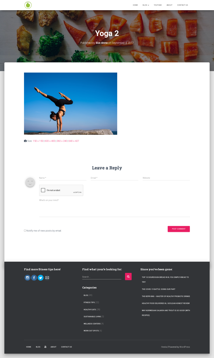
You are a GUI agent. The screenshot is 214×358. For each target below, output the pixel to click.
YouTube (158, 5)
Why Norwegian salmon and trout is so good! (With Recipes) (166, 312)
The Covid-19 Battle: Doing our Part (158, 289)
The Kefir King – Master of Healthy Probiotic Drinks (166, 296)
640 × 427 (74, 140)
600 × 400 (50, 140)
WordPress (184, 347)
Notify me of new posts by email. (44, 230)
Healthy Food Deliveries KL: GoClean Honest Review (166, 303)
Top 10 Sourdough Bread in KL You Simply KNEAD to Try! (165, 279)
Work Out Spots (91, 331)
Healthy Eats (90, 310)
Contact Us (182, 5)
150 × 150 (38, 140)
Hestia (164, 347)
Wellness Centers (92, 324)
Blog (145, 5)
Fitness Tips (89, 302)
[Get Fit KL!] (28, 5)
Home (135, 5)
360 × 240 (62, 140)
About (169, 5)
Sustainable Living (92, 317)
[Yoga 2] (70, 103)
